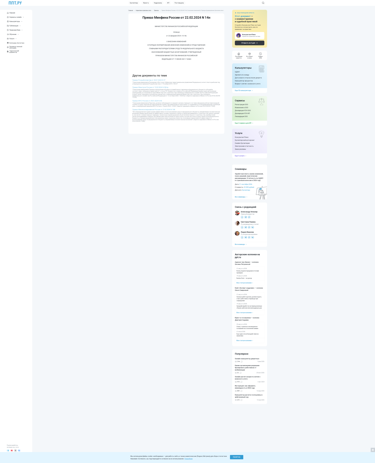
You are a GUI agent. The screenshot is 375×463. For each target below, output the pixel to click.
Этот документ (243, 16)
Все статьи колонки (244, 283)
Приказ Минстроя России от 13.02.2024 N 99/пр (150, 87)
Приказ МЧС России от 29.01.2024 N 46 (147, 101)
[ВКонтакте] (19, 450)
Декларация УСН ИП (242, 113)
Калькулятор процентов (244, 81)
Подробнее (188, 459)
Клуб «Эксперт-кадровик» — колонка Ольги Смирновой (249, 289)
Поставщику (179, 3)
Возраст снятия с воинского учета (247, 84)
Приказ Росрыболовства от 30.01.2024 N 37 (148, 80)
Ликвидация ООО (241, 116)
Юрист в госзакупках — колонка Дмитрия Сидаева (247, 319)
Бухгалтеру (134, 3)
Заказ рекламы (240, 149)
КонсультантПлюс (242, 137)
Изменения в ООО (241, 107)
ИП (168, 3)
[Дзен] (15, 450)
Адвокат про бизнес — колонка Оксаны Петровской (246, 263)
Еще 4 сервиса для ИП (243, 123)
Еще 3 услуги (239, 156)
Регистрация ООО (241, 104)
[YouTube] (12, 450)
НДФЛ (237, 72)
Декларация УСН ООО (243, 110)
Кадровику (158, 3)
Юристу (146, 3)
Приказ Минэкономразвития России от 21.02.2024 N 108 (153, 110)
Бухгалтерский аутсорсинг (244, 140)
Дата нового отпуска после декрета (248, 78)
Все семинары (240, 197)
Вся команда (240, 244)
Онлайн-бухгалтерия (242, 143)
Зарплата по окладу (242, 75)
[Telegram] (8, 450)
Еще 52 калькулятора (243, 90)
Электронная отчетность (244, 146)
